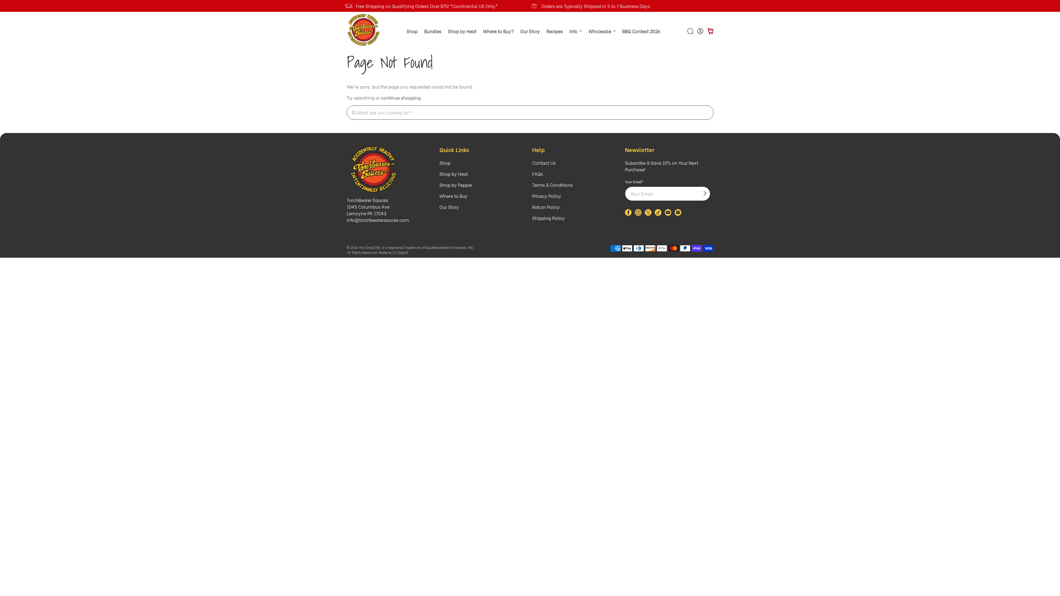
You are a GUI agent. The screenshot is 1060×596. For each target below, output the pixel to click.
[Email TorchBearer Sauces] (678, 214)
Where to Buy (453, 196)
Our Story (530, 31)
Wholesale (600, 31)
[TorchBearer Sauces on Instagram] (638, 214)
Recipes (555, 31)
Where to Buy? (498, 31)
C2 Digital (400, 252)
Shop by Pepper (455, 185)
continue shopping (401, 97)
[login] (700, 31)
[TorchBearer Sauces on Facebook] (628, 214)
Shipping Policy (548, 218)
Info (573, 31)
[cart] (710, 31)
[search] (690, 31)
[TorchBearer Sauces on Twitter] (648, 214)
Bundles (432, 31)
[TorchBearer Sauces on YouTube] (668, 214)
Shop (412, 31)
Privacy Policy (546, 196)
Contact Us (544, 162)
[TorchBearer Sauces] (364, 30)
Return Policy (546, 207)
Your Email (634, 181)
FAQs (537, 174)
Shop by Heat (462, 31)
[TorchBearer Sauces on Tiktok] (658, 214)
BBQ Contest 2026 (641, 31)
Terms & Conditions (552, 185)
